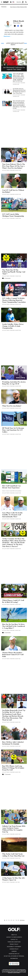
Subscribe (19, 2)
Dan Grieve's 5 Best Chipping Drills (18, 6)
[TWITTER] (14, 25)
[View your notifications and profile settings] (10, 2)
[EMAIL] (21, 25)
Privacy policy (14, 944)
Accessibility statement (14, 946)
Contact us (14, 939)
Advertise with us (14, 953)
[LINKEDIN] (18, 25)
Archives (22, 920)
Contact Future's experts (14, 937)
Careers (14, 951)
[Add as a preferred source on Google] (14, 963)
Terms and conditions (14, 941)
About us (14, 934)
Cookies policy (14, 949)
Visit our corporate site (21, 970)
